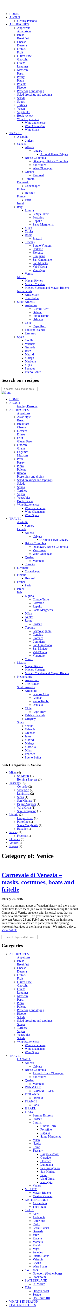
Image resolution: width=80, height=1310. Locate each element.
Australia (22, 136)
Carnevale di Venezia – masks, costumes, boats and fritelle (38, 882)
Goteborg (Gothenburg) (47, 1273)
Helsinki (30, 193)
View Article (9, 930)
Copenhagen (32, 185)
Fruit (20, 52)
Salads (21, 98)
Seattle (37, 1294)
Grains (21, 63)
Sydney (29, 140)
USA (28, 1287)
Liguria (29, 210)
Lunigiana (39, 256)
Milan (28, 228)
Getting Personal (27, 20)
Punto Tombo (41, 315)
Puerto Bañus (33, 372)
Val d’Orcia (40, 266)
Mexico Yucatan (35, 284)
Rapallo (37, 221)
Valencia (30, 343)
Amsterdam (32, 294)
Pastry (21, 77)
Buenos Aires (41, 308)
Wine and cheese (35, 122)
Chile (28, 322)
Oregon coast (41, 1291)
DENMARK (33, 1087)
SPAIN (29, 1210)
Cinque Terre (41, 214)
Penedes (30, 368)
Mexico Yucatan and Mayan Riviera (47, 287)
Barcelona (39, 1220)
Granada (30, 347)
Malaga (29, 358)
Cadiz (36, 1224)
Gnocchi (22, 59)
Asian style (24, 31)
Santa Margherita (43, 224)
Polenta (21, 84)
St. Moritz (23, 776)
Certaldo (38, 249)
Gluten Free (24, 56)
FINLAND (32, 1094)
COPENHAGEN (43, 1090)
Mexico (21, 277)
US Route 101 (41, 1298)
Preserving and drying (30, 91)
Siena (20, 797)
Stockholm (39, 1277)
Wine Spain (32, 129)
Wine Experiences (28, 119)
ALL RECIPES (19, 24)
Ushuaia (38, 319)
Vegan (21, 108)
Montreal (38, 175)
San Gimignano (42, 259)
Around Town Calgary (54, 154)
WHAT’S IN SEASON (23, 1301)
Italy (20, 207)
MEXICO (31, 1189)
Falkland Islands (35, 329)
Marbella (30, 361)
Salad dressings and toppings (34, 94)
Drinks (21, 49)
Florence (38, 252)
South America (26, 301)
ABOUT (14, 17)
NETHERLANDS (36, 1199)
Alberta (29, 147)
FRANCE (31, 1101)
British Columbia (35, 157)
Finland (21, 189)
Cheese (21, 42)
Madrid (29, 354)
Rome (28, 235)
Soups (21, 101)
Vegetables (23, 112)
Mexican (22, 70)
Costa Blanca (41, 1227)
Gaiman (37, 312)
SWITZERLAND (36, 1280)
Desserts (22, 45)
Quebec (29, 171)
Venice (29, 273)
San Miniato (40, 263)
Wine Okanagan (35, 126)
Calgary (37, 150)
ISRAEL (30, 1108)
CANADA (24, 1059)
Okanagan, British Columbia (50, 161)
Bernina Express (27, 779)
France (21, 196)
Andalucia (39, 1217)
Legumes (22, 66)
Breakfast (23, 38)
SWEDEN (31, 1270)
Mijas (28, 365)
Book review (25, 115)
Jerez (28, 351)
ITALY (29, 1112)
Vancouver (39, 164)
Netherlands (24, 291)
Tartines (22, 105)
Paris (28, 200)
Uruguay (30, 333)
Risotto (21, 87)
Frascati (37, 238)
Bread (20, 34)
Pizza (20, 80)
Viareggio (39, 270)
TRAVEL (15, 133)
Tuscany (30, 242)
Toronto (30, 178)
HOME (14, 13)
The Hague (32, 298)
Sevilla (29, 340)
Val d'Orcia (24, 807)
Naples (29, 231)
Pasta (20, 73)
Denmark (23, 182)
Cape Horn (39, 326)
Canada (21, 143)
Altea (36, 1213)
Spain (20, 336)
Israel (20, 203)
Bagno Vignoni (42, 245)
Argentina (31, 305)
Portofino (38, 217)
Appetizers (23, 27)
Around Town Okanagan (48, 1073)
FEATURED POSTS (22, 1305)
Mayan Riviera (34, 280)
